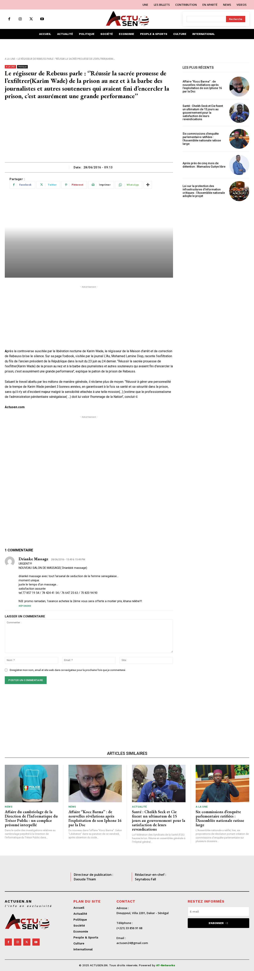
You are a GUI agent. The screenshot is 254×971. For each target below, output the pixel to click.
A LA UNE (10, 58)
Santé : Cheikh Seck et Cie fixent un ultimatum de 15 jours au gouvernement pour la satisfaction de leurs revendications (203, 112)
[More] (148, 185)
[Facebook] (9, 19)
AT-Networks (165, 965)
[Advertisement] (89, 132)
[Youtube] (42, 19)
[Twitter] (31, 19)
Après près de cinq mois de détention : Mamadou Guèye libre (204, 165)
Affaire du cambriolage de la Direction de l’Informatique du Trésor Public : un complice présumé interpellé (31, 818)
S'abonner (216, 923)
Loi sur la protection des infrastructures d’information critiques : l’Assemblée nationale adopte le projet (204, 191)
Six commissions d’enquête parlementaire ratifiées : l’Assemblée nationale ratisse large (202, 138)
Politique (22, 66)
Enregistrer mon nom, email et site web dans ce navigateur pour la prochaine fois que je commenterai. (68, 670)
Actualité (139, 806)
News (8, 806)
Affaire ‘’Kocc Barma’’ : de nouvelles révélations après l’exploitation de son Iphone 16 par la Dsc (202, 86)
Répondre (25, 606)
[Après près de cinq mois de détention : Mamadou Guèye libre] (239, 165)
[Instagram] (20, 19)
